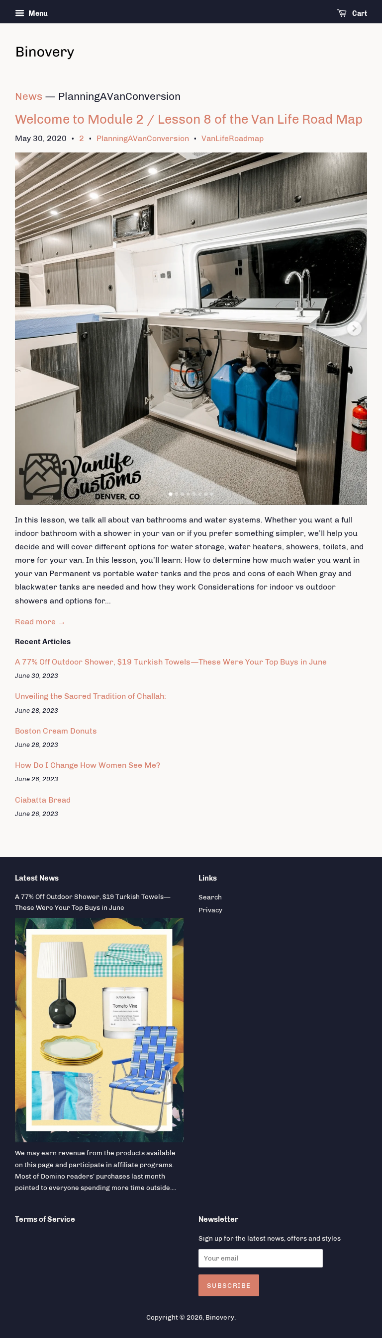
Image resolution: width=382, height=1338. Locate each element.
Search (210, 897)
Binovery (219, 1317)
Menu (37, 13)
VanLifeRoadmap (232, 138)
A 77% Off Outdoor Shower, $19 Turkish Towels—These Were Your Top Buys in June (171, 662)
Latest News (37, 878)
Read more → (40, 621)
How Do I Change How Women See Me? (87, 765)
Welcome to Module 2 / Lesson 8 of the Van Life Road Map (189, 119)
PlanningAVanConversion (142, 138)
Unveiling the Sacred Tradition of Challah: (90, 696)
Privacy (210, 910)
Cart (359, 13)
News (28, 96)
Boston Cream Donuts (56, 731)
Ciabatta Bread (43, 800)
